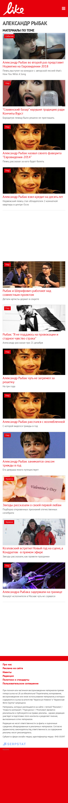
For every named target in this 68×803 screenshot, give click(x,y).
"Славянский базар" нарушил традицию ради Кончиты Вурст (33, 111)
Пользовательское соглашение (20, 683)
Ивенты (7, 672)
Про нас (7, 664)
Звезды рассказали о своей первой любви (32, 505)
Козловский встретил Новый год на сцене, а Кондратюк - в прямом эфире (33, 550)
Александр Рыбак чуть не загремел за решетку (28, 380)
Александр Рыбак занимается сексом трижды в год (28, 463)
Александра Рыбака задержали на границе (32, 592)
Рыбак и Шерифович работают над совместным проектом (27, 293)
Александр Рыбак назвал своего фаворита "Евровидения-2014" (32, 155)
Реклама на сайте (13, 668)
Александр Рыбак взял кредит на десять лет (33, 197)
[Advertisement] (30, 233)
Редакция (8, 675)
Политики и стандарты (16, 679)
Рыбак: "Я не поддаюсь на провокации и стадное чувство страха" (30, 336)
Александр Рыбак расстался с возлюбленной (34, 422)
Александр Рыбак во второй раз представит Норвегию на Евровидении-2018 (33, 64)
